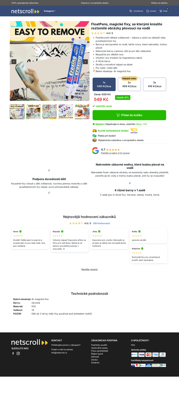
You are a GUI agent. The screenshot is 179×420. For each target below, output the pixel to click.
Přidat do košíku (131, 115)
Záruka (94, 359)
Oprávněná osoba (99, 348)
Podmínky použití (99, 345)
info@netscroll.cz (59, 352)
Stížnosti (95, 357)
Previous (13, 62)
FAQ (133, 345)
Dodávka (95, 362)
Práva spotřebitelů (99, 351)
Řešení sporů (97, 354)
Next (85, 62)
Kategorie (49, 11)
